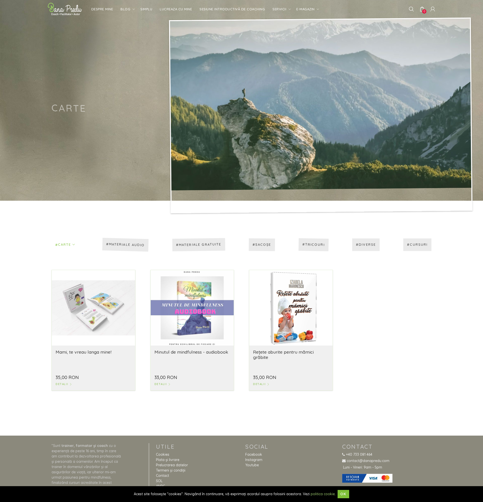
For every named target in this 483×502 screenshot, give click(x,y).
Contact (162, 475)
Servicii (279, 9)
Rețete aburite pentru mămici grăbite (283, 354)
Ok (343, 494)
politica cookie (323, 494)
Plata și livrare (167, 459)
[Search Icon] (411, 8)
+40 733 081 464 (358, 454)
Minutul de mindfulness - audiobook (191, 352)
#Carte (63, 244)
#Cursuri (417, 244)
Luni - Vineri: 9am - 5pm (362, 467)
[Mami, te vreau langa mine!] (93, 307)
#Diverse (366, 244)
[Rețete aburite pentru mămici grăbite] (291, 307)
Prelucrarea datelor (172, 465)
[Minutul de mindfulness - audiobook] (192, 307)
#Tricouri (313, 244)
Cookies (162, 454)
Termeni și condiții (170, 470)
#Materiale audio (125, 244)
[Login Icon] (432, 8)
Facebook (253, 454)
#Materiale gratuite (198, 244)
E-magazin (305, 9)
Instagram (253, 459)
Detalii (62, 384)
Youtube (252, 465)
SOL (159, 481)
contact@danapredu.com (367, 460)
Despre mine (102, 9)
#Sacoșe (262, 244)
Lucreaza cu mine (176, 9)
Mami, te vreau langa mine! (83, 352)
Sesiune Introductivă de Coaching (232, 9)
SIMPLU (146, 9)
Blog (125, 9)
